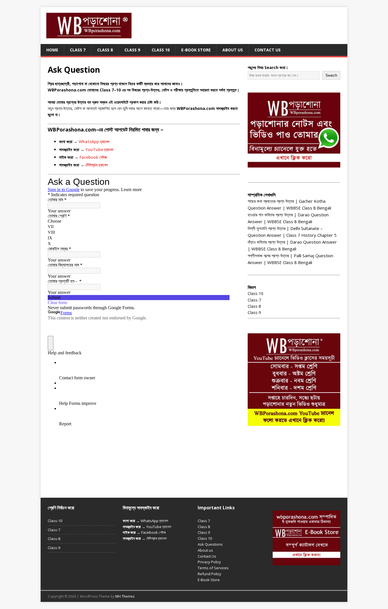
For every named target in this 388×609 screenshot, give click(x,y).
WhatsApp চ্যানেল (94, 141)
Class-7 (254, 300)
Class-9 (254, 312)
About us (205, 550)
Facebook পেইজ (93, 157)
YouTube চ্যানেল (99, 149)
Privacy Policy (209, 561)
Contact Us (268, 50)
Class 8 (105, 50)
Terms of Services (213, 567)
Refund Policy (209, 573)
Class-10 (255, 293)
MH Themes (124, 596)
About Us (232, 50)
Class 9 (132, 50)
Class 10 (161, 50)
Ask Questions (210, 544)
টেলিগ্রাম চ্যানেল (96, 165)
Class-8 (254, 306)
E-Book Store (196, 50)
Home (52, 50)
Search (331, 75)
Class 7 (77, 50)
